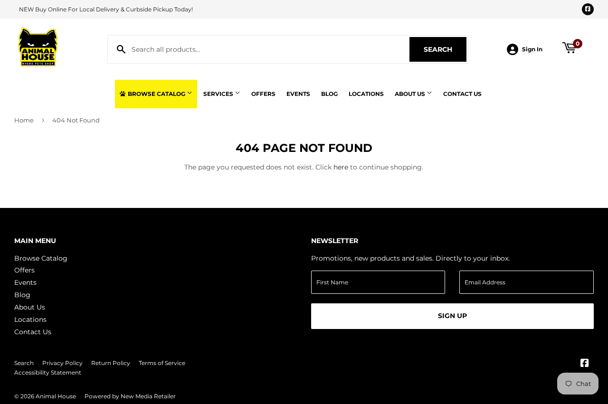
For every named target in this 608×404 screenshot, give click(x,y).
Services (219, 93)
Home (24, 120)
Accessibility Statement (47, 372)
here (340, 167)
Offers (263, 93)
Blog (329, 93)
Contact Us (462, 93)
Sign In (532, 49)
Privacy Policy (62, 362)
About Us (411, 93)
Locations (366, 93)
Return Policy (110, 362)
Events (298, 93)
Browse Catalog (156, 93)
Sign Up (452, 315)
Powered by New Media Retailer (130, 396)
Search (445, 49)
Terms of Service (162, 362)
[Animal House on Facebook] (584, 364)
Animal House (56, 396)
